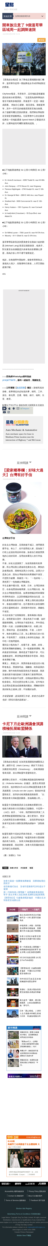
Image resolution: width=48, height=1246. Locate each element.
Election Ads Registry (24, 1208)
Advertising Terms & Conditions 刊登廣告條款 (24, 1214)
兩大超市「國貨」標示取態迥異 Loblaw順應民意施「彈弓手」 (30, 1002)
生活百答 (21, 387)
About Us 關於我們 (35, 1196)
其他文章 (7, 16)
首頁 (6, 9)
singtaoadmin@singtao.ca (36, 1227)
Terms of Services (12, 1200)
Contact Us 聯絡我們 (16, 1196)
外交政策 (24, 868)
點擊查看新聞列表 (22, 16)
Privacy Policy (34, 1191)
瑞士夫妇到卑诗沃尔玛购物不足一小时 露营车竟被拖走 (30, 917)
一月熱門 (35, 909)
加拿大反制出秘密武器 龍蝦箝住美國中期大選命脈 (31, 939)
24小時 (12, 909)
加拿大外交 (14, 868)
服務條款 (22, 1200)
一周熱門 (24, 909)
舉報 (42, 40)
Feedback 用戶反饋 (38, 1200)
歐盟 (31, 868)
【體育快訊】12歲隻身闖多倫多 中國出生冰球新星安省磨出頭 (30, 971)
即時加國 (13, 9)
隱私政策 (42, 1191)
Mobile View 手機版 (24, 1235)
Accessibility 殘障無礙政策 (14, 1191)
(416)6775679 (8, 380)
